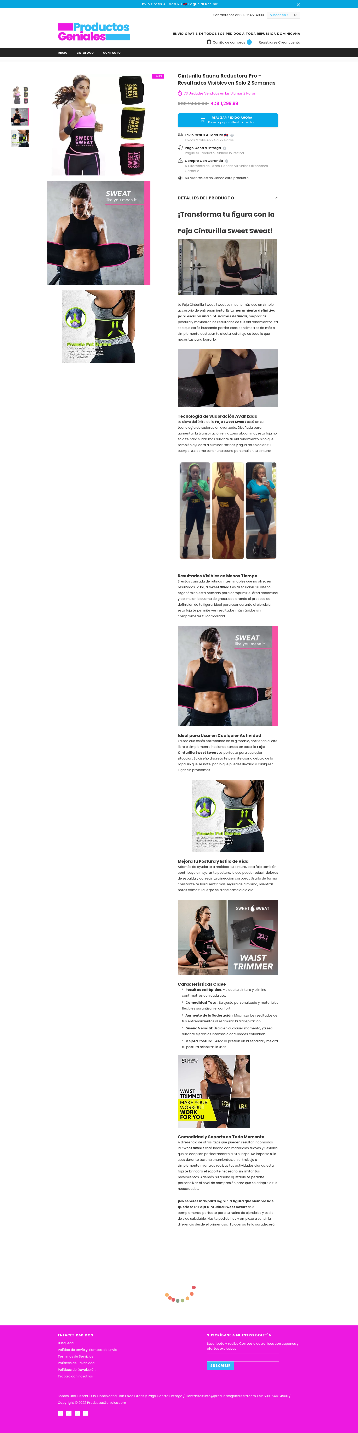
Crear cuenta (289, 42)
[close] (299, 4)
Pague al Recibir (203, 4)
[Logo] (94, 32)
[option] (98, 125)
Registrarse (268, 42)
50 (187, 178)
